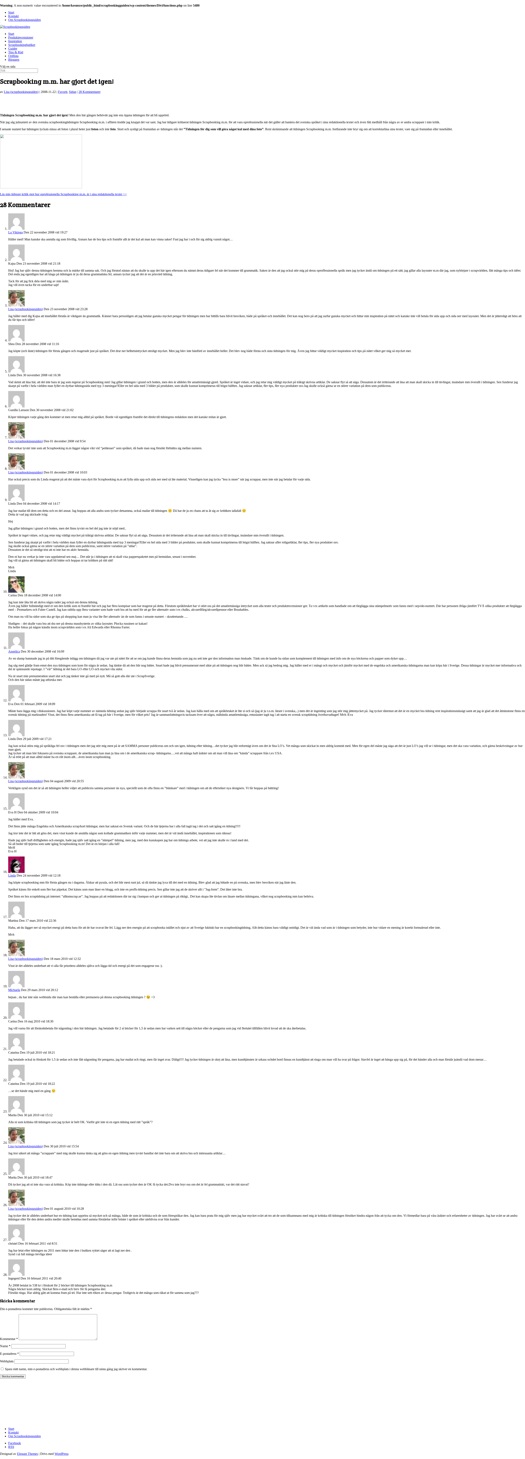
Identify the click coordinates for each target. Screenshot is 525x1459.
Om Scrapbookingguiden (24, 20)
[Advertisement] (48, 103)
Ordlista (13, 56)
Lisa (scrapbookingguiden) (21, 92)
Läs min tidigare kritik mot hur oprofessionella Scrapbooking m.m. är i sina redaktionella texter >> (63, 194)
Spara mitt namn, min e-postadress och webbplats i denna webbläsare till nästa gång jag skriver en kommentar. (76, 1369)
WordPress (61, 1454)
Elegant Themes (27, 1454)
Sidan (72, 92)
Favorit (62, 92)
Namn (5, 1346)
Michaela (14, 990)
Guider (12, 48)
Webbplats (7, 1361)
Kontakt (13, 16)
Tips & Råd (15, 52)
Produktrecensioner (20, 37)
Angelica (14, 651)
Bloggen (13, 59)
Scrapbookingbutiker (21, 45)
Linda (12, 875)
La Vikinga (15, 232)
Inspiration (15, 41)
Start (11, 12)
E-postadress (9, 1353)
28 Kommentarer (89, 92)
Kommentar (9, 1339)
